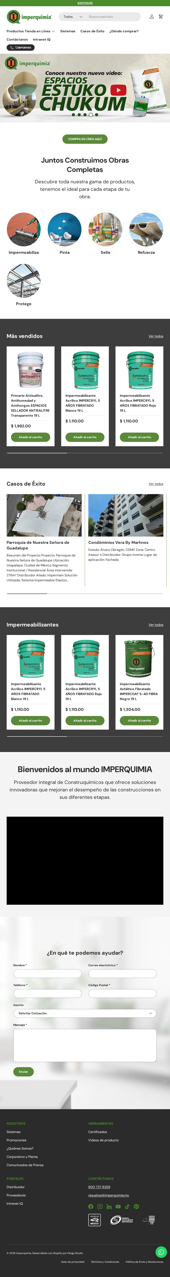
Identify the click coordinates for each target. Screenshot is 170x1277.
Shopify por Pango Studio (68, 1253)
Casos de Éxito (92, 31)
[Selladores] (105, 229)
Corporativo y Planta (22, 1157)
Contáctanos (17, 39)
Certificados (97, 1132)
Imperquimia (23, 1253)
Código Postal (98, 985)
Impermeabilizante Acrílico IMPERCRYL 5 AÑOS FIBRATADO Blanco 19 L (83, 403)
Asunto (18, 1005)
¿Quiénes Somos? (20, 1148)
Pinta (65, 252)
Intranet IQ (42, 39)
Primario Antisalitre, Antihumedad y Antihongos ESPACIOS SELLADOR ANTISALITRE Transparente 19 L (30, 405)
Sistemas (67, 31)
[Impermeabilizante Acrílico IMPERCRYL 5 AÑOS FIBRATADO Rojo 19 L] (139, 370)
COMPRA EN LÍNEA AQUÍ (85, 139)
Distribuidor (16, 1187)
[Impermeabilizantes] (24, 229)
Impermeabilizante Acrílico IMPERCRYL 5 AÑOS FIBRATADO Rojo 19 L (138, 403)
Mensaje (19, 1025)
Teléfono (19, 985)
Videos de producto (103, 1140)
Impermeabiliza (24, 252)
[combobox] (100, 16)
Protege (24, 303)
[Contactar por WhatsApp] (161, 1252)
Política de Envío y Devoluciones (144, 1262)
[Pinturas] (64, 229)
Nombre (19, 965)
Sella (105, 252)
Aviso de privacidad (72, 1262)
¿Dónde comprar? (124, 31)
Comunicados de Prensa (25, 1165)
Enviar (23, 1072)
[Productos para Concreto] (146, 229)
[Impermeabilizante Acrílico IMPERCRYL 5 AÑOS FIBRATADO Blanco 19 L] (85, 370)
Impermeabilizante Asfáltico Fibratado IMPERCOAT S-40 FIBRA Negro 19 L (139, 691)
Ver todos (156, 336)
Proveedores (16, 1195)
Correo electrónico (102, 965)
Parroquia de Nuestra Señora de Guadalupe (38, 545)
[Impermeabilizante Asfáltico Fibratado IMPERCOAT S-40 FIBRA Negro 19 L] (139, 658)
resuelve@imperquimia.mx (108, 1195)
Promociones (16, 1140)
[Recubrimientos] (24, 281)
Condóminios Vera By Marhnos (118, 542)
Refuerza (146, 252)
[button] (160, 16)
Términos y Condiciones (105, 1262)
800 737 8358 (99, 1187)
